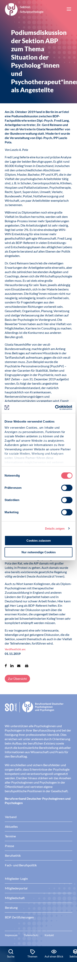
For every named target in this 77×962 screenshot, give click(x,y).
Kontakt (49, 935)
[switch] (66, 488)
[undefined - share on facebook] (6, 665)
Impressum (11, 935)
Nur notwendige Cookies (39, 552)
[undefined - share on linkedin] (12, 665)
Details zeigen (55, 528)
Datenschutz (31, 935)
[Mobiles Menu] (69, 9)
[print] (27, 666)
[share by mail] (19, 666)
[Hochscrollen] (70, 933)
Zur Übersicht (17, 678)
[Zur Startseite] (38, 710)
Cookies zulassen (38, 540)
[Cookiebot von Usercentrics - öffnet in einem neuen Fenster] (55, 407)
